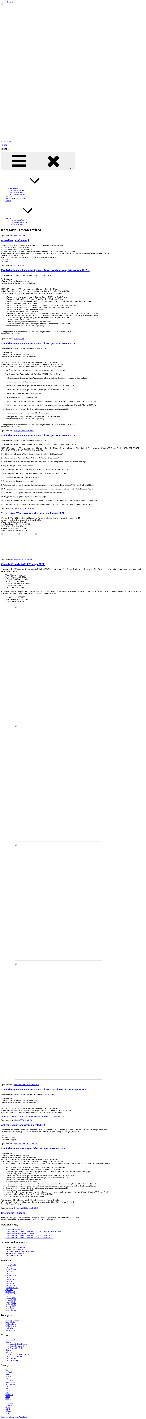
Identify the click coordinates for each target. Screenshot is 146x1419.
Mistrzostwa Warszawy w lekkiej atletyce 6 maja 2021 (32, 513)
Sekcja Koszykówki (17, 190)
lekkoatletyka (10, 1384)
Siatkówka (9, 1328)
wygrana (8, 1405)
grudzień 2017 (10, 1294)
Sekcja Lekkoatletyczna (18, 222)
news (7, 1388)
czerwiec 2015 (10, 1306)
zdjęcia (7, 1409)
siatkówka (9, 1395)
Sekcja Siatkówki (16, 192)
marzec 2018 (10, 1292)
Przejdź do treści (7, 2)
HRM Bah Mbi (11, 1253)
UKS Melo (5, 145)
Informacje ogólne (12, 1320)
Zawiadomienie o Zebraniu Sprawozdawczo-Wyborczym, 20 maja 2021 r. (44, 1089)
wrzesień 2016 (10, 1298)
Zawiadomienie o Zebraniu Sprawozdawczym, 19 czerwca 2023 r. (39, 435)
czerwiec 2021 (10, 1275)
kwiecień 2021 (10, 1279)
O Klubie (8, 197)
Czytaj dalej (33, 1116)
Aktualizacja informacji (15, 240)
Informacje (9, 1380)
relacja (7, 1391)
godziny (8, 1374)
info (6, 1378)
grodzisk (8, 1376)
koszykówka (10, 1382)
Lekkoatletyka (10, 1326)
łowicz (7, 1413)
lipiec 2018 (9, 1290)
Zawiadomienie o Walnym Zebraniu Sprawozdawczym (33, 1148)
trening (7, 1399)
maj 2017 (8, 1296)
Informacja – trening (13, 1212)
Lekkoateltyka (10, 1324)
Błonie (7, 1370)
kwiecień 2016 (10, 1300)
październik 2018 (11, 1288)
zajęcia (7, 1407)
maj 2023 (8, 1273)
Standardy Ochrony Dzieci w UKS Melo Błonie (22, 1233)
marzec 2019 (10, 1286)
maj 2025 (8, 1267)
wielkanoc (9, 1403)
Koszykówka (10, 1322)
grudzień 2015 (10, 1304)
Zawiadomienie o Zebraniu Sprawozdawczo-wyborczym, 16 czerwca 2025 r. (45, 270)
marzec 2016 (10, 1302)
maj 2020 (8, 1281)
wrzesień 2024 (10, 1269)
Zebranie (8, 1411)
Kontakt (8, 201)
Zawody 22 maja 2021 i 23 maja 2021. (23, 564)
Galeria (8, 218)
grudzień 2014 (10, 1310)
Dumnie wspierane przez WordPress (14, 1417)
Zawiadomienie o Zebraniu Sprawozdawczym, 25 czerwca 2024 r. (39, 343)
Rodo (7, 1393)
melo (7, 1386)
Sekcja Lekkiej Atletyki (18, 194)
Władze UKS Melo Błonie (15, 199)
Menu (72, 169)
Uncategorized (10, 1330)
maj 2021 (8, 1277)
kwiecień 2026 (10, 1265)
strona (7, 1397)
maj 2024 (8, 1271)
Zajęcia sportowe (11, 188)
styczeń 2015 (10, 1308)
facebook (8, 1372)
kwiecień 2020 (10, 1284)
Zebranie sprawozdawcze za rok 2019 (23, 1124)
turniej (7, 1401)
